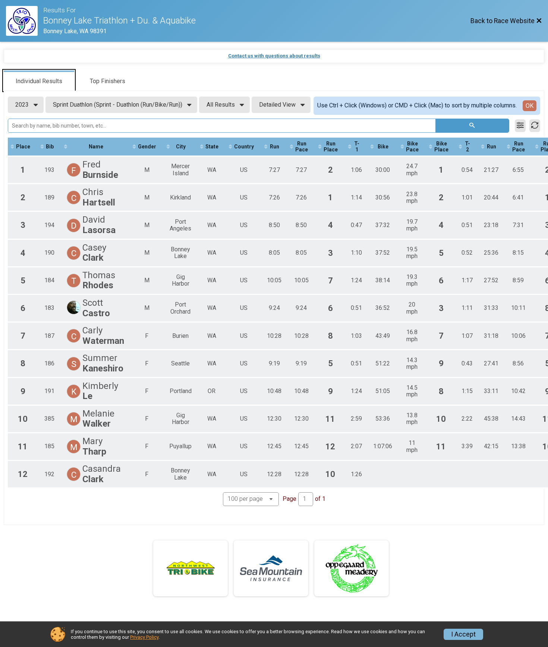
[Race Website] (24, 21)
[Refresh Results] (534, 125)
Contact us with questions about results (274, 56)
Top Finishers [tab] (107, 81)
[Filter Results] (520, 125)
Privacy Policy (144, 637)
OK (529, 105)
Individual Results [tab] (39, 81)
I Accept (463, 634)
